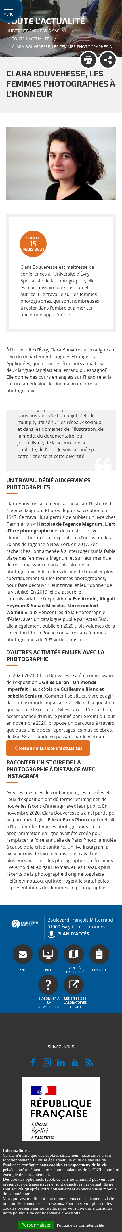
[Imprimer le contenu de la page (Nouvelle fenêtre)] (88, 60)
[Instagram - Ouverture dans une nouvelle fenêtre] (47, 1065)
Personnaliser (36, 1225)
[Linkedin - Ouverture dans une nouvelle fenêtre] (61, 1065)
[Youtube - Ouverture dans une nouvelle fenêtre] (75, 1065)
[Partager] (108, 60)
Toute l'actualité (30, 38)
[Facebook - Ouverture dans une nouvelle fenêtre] (32, 1065)
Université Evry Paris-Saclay (36, 30)
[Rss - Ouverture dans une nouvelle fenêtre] (89, 1065)
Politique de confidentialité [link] (80, 1225)
